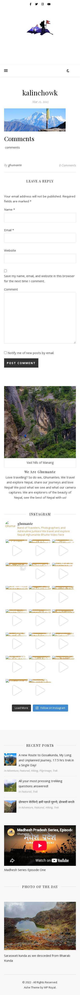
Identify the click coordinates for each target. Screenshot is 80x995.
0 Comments (67, 165)
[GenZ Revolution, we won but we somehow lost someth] (63, 644)
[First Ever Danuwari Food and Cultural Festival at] (40, 644)
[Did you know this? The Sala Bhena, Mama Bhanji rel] (17, 690)
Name (9, 209)
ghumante (15, 165)
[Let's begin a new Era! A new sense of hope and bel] (17, 551)
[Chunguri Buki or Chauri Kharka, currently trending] (40, 621)
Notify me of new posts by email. (31, 353)
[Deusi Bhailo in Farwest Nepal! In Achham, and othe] (40, 551)
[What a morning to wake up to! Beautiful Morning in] (17, 644)
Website (10, 250)
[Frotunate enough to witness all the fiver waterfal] (40, 667)
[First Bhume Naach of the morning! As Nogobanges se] (63, 667)
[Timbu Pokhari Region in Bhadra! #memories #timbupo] (17, 667)
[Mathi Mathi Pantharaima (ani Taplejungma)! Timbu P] (63, 574)
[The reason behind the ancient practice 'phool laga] (40, 574)
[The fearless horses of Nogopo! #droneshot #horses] (63, 551)
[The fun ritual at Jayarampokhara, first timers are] (17, 597)
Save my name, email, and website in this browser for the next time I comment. (39, 278)
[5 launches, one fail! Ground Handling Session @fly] (40, 690)
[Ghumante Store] (40, 34)
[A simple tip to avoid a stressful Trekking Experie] (63, 597)
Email (9, 230)
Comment (11, 289)
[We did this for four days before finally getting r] (63, 621)
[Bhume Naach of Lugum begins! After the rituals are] (40, 597)
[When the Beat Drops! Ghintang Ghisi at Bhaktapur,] (17, 621)
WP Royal (50, 987)
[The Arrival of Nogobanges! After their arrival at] (17, 574)
